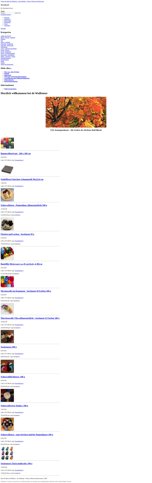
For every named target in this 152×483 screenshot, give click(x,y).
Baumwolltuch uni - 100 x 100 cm (16, 153)
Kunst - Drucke (5, 50)
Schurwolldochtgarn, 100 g (13, 377)
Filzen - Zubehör (5, 42)
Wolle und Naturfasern (7, 64)
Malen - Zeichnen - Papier (8, 56)
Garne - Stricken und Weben (9, 48)
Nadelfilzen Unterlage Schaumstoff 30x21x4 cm (22, 179)
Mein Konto (7, 21)
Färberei (3, 39)
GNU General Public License (63, 481)
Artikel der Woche (6, 36)
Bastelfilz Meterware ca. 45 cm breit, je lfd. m (21, 264)
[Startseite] (22, 1)
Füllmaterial (4, 47)
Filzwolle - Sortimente (7, 44)
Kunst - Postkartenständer (8, 53)
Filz (2, 40)
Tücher (3, 63)
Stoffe (2, 61)
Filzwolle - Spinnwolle (7, 45)
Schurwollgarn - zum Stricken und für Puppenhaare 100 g (27, 434)
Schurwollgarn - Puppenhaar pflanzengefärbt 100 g (24, 205)
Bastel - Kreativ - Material (8, 37)
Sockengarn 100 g (9, 347)
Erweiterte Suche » (6, 14)
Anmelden (7, 25)
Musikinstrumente (6, 58)
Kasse (6, 24)
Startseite (6, 17)
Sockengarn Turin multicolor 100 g (16, 463)
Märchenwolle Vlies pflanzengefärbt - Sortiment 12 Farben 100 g (30, 318)
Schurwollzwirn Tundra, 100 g (14, 406)
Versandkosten (19, 160)
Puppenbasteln (5, 59)
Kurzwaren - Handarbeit (7, 55)
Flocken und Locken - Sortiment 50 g (17, 234)
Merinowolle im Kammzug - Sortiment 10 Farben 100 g (26, 291)
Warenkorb (7, 19)
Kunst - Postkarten (6, 52)
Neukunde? (7, 22)
